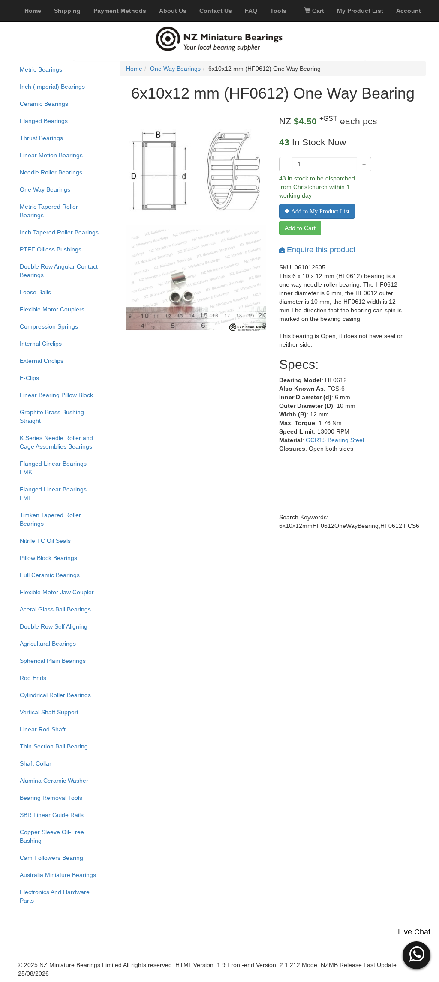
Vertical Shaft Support (49, 712)
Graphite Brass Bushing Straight (52, 416)
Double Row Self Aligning (53, 626)
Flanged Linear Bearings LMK (53, 468)
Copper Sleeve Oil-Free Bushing (52, 836)
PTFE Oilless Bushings (50, 249)
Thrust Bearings (41, 138)
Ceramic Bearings (44, 103)
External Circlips (41, 360)
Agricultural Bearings (48, 643)
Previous (113, 291)
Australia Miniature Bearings (58, 874)
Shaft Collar (35, 763)
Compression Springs (49, 326)
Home (134, 68)
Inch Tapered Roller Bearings (59, 232)
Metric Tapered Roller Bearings (49, 211)
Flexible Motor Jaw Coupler (57, 592)
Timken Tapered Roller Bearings (50, 519)
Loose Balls (35, 292)
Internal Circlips (41, 343)
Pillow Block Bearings (48, 557)
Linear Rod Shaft (43, 729)
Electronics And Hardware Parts (55, 896)
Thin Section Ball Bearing (54, 746)
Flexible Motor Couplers (52, 309)
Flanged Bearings (44, 120)
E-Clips (29, 377)
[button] (416, 954)
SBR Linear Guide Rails (52, 814)
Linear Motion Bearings (51, 155)
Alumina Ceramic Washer (54, 780)
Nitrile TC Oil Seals (45, 540)
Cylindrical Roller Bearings (55, 695)
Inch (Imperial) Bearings (52, 86)
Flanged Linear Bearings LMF (53, 493)
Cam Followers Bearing (51, 857)
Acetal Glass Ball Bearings (55, 609)
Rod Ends (33, 677)
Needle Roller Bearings (51, 172)
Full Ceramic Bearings (50, 575)
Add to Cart (300, 228)
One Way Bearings (45, 189)
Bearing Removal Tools (51, 797)
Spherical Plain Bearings (53, 660)
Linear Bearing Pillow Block (56, 395)
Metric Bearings (41, 69)
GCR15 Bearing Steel (335, 440)
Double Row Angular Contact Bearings (59, 270)
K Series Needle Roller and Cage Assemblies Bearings (56, 442)
